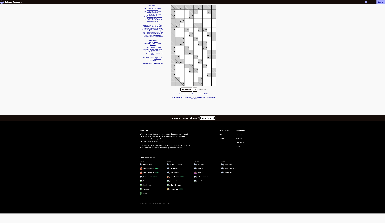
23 (212, 17)
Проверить (186, 90)
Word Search (149, 177)
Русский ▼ (155, 5)
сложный (158, 8)
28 (183, 20)
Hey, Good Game (151, 134)
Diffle (145, 193)
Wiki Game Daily (230, 169)
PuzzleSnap (229, 173)
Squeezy (146, 181)
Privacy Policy (166, 203)
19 (192, 15)
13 (185, 66)
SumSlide (201, 181)
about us (151, 145)
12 (208, 35)
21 (176, 62)
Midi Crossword (150, 173)
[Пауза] (195, 90)
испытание (150, 10)
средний (153, 8)
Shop (238, 146)
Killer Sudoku (176, 177)
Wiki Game (228, 165)
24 (201, 24)
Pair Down (147, 185)
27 (203, 8)
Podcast (239, 134)
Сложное (153, 45)
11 (199, 8)
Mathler (200, 169)
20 (174, 11)
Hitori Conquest (175, 185)
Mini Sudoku (174, 173)
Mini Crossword (150, 169)
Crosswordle (147, 165)
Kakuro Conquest (203, 177)
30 (174, 74)
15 (185, 8)
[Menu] (2, 2)
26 (208, 12)
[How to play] (366, 2)
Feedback (222, 138)
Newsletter (240, 142)
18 (190, 71)
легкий (149, 8)
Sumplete (201, 165)
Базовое (159, 43)
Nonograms (176, 189)
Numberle (201, 173)
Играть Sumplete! (207, 118)
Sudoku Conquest (176, 181)
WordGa (146, 189)
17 (194, 26)
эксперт (156, 10)
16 (181, 8)
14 (176, 44)
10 (176, 8)
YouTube (239, 138)
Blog (220, 134)
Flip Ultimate (174, 169)
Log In (373, 2)
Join (379, 2)
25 (179, 79)
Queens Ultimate (176, 165)
